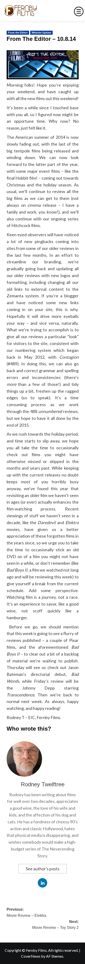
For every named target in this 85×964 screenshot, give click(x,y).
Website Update (41, 32)
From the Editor (18, 32)
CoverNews (30, 956)
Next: (55, 925)
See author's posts (43, 868)
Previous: (26, 912)
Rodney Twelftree (42, 784)
